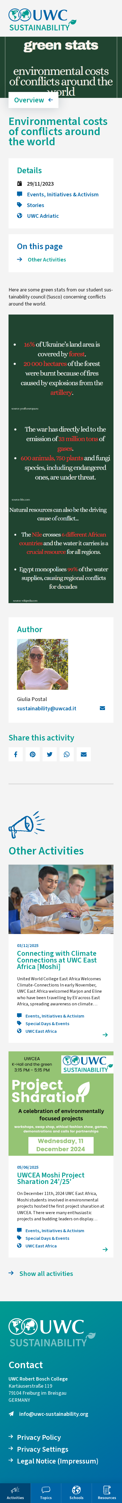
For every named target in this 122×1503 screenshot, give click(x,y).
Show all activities (46, 1274)
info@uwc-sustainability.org (53, 1414)
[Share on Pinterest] (33, 754)
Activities (15, 1498)
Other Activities (47, 260)
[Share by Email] (84, 754)
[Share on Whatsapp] (67, 754)
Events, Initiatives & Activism (63, 195)
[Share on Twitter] (50, 754)
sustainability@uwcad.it (46, 709)
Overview (29, 100)
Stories (35, 205)
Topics (46, 1498)
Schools (76, 1498)
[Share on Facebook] (16, 754)
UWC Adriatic (43, 216)
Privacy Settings (42, 1449)
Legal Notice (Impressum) (57, 1461)
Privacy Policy (39, 1437)
